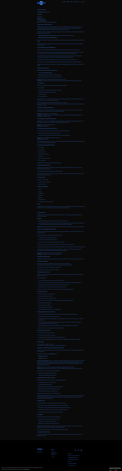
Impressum (70, 453)
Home (64, 1)
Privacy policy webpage (72, 463)
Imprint (69, 461)
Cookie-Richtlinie (26, 469)
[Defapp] (41, 4)
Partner (68, 1)
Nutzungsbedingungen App (73, 457)
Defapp (39, 451)
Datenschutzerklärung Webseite (74, 455)
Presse (75, 1)
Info (72, 1)
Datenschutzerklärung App (73, 459)
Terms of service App (72, 465)
